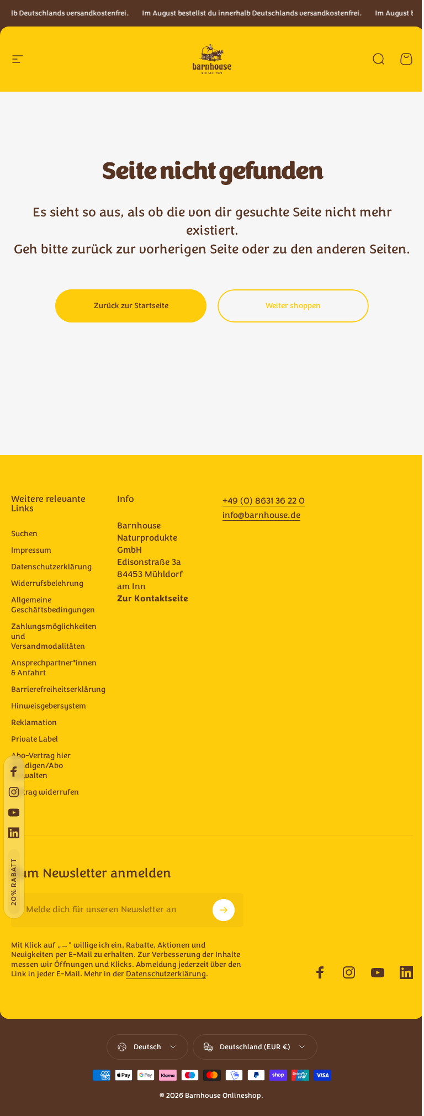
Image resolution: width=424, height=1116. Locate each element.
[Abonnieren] (224, 910)
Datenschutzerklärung (51, 567)
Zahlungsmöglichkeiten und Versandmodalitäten (54, 637)
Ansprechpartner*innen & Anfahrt (54, 668)
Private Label (34, 739)
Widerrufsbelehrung (47, 584)
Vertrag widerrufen (45, 792)
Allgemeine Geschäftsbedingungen (53, 605)
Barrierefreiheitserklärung (58, 690)
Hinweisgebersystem (48, 706)
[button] (14, 881)
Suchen (24, 534)
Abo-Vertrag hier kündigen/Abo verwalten (41, 766)
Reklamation (34, 723)
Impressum (31, 551)
